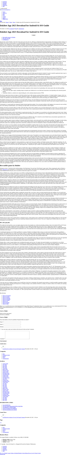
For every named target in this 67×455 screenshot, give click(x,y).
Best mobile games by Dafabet (9, 37)
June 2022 (5, 379)
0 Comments (11, 28)
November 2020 (6, 393)
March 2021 (5, 388)
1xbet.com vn (5, 169)
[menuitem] (35, 12)
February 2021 (6, 389)
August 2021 (5, 382)
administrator (21, 28)
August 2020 (5, 396)
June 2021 (5, 384)
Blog (1, 21)
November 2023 (6, 377)
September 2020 (6, 395)
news (1, 422)
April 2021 (5, 387)
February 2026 (6, 370)
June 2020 (5, 398)
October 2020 (5, 394)
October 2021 (5, 380)
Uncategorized (6, 358)
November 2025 (6, 374)
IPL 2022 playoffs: (6, 38)
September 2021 (6, 381)
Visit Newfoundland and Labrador (10, 409)
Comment (2, 338)
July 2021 (5, 383)
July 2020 (5, 397)
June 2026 (5, 366)
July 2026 (5, 364)
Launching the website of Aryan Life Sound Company (14, 348)
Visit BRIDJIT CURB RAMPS (9, 407)
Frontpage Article (6, 355)
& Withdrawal (5, 39)
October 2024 (5, 376)
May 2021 (5, 386)
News (4, 357)
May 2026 (5, 367)
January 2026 (5, 371)
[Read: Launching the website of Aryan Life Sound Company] (4, 347)
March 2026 (5, 369)
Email (1, 324)
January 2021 (5, 390)
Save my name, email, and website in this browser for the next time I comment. (18, 329)
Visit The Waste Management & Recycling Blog (13, 406)
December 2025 (6, 373)
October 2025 (5, 375)
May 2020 (5, 400)
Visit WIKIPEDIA (6, 405)
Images (4, 356)
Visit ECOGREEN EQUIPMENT (10, 408)
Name (1, 322)
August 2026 (5, 363)
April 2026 (5, 368)
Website (1, 326)
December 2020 (6, 391)
